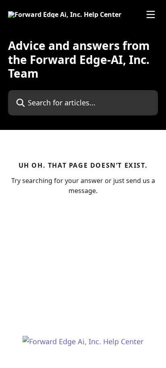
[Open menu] (150, 14)
